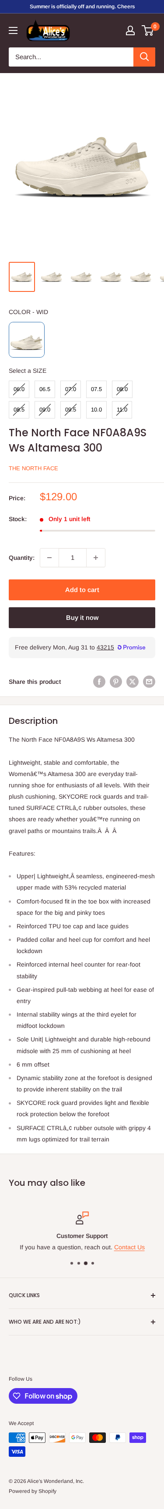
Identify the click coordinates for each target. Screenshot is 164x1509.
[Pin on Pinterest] (116, 682)
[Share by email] (149, 682)
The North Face (33, 468)
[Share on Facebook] (99, 682)
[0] (148, 30)
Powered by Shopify (32, 1491)
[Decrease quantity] (49, 558)
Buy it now (82, 617)
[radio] (27, 340)
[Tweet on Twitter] (132, 682)
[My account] (130, 30)
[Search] (144, 57)
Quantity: (22, 557)
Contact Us (129, 1247)
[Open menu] (13, 30)
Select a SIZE (27, 370)
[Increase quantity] (96, 558)
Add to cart (82, 589)
